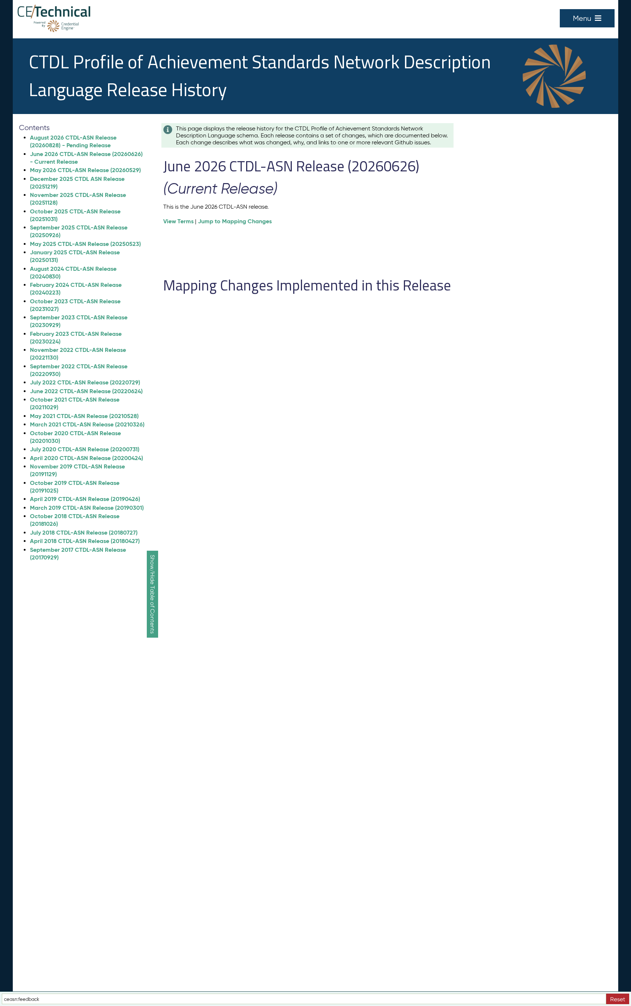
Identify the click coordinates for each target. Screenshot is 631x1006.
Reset (617, 999)
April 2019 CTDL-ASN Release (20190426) (85, 499)
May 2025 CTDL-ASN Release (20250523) (85, 244)
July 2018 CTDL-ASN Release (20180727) (84, 532)
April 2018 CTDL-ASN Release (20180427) (85, 541)
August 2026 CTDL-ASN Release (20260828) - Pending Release (73, 141)
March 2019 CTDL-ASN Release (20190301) (87, 508)
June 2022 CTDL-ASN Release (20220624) (86, 391)
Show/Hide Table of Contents (152, 594)
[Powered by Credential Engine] (53, 25)
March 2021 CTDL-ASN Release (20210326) (87, 424)
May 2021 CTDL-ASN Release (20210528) (84, 416)
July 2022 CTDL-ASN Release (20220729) (85, 382)
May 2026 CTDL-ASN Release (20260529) (85, 170)
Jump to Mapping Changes (235, 221)
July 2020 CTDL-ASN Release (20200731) (84, 449)
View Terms (178, 221)
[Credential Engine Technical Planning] (53, 12)
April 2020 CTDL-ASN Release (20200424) (86, 458)
